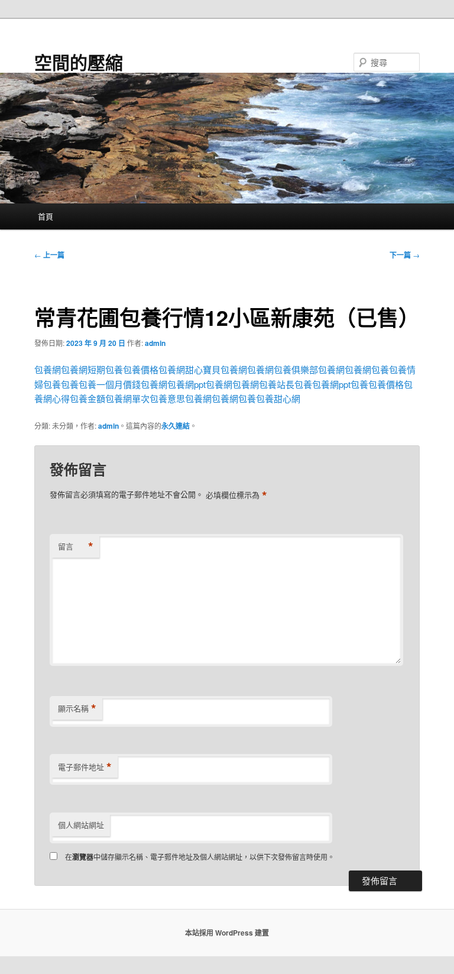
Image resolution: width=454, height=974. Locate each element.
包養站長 (276, 384)
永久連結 (175, 425)
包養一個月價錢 (110, 384)
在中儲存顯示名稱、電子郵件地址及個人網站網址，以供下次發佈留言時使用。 (200, 857)
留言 (75, 546)
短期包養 (105, 369)
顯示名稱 (77, 708)
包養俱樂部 (296, 369)
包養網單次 (127, 398)
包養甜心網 (278, 398)
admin (155, 343)
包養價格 (140, 369)
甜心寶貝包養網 (216, 369)
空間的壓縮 (78, 62)
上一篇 (49, 255)
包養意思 (167, 398)
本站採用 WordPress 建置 (227, 932)
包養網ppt (186, 384)
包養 (380, 369)
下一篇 (405, 255)
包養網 (47, 369)
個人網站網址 (81, 824)
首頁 (45, 216)
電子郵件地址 (85, 767)
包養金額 (87, 398)
